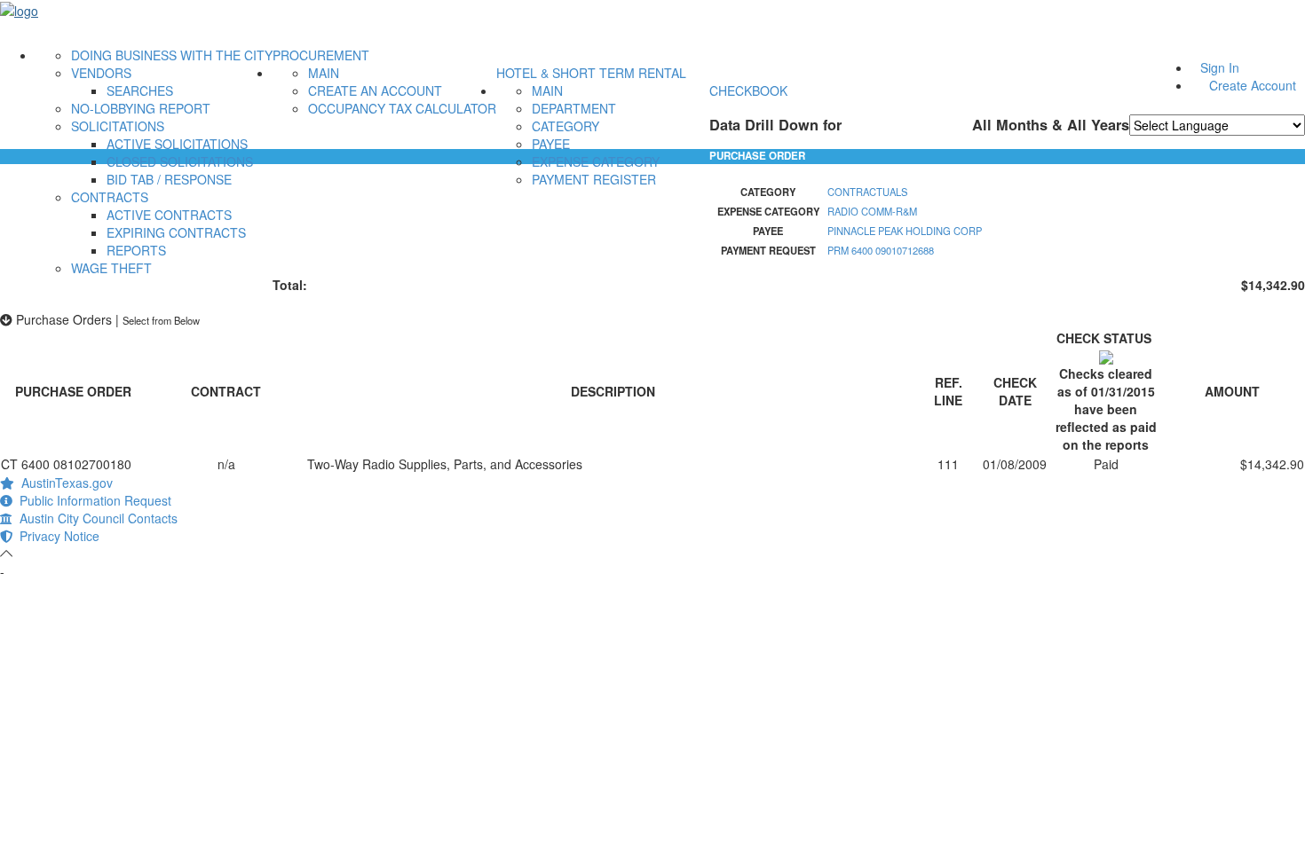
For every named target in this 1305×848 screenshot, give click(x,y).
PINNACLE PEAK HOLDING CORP (904, 231)
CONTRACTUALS (867, 192)
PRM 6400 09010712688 (880, 250)
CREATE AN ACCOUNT (375, 90)
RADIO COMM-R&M (872, 211)
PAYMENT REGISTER (594, 179)
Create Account (1252, 85)
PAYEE (551, 144)
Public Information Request (91, 500)
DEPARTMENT (574, 108)
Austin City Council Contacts (95, 518)
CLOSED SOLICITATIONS (180, 161)
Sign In (1219, 67)
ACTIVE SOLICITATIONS (177, 144)
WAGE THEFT (111, 268)
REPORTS (136, 250)
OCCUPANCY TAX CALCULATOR (402, 108)
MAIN (323, 73)
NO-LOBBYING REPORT (140, 108)
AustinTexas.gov (63, 482)
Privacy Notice (55, 536)
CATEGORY (565, 126)
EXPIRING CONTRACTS (176, 232)
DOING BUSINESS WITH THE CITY (172, 55)
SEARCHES (140, 90)
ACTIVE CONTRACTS (169, 215)
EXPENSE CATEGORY (596, 161)
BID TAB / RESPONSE (169, 179)
